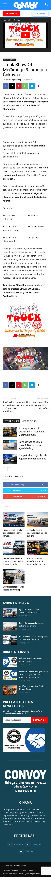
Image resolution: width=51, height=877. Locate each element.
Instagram (37, 844)
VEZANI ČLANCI (12, 421)
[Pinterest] (19, 86)
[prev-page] (4, 469)
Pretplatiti (41, 496)
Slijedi (43, 490)
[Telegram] (32, 86)
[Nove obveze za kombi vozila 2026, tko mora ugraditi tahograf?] (10, 445)
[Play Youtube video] (25, 35)
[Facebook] (5, 86)
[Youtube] (21, 851)
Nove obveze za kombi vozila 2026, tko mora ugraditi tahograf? (30, 445)
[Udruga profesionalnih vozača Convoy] (25, 5)
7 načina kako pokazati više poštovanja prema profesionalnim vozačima (14, 406)
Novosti (17, 20)
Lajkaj (43, 484)
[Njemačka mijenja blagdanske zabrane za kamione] (37, 520)
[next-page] (9, 469)
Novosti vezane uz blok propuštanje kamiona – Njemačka (37, 405)
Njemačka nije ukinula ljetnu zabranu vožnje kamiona (12, 533)
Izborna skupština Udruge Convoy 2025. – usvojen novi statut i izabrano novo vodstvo (33, 674)
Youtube (29, 851)
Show (13, 60)
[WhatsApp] (25, 86)
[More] (38, 86)
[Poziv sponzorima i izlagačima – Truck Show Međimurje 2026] (10, 432)
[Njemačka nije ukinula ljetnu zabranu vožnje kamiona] (14, 520)
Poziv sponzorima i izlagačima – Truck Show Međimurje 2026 (31, 431)
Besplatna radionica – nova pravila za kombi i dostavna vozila (13, 561)
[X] (12, 86)
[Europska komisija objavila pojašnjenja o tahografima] (10, 459)
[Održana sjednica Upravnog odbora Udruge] (10, 662)
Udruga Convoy (15, 80)
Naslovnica (7, 20)
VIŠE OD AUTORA (29, 421)
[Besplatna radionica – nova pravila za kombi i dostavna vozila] (14, 548)
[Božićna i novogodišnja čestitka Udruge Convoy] (10, 690)
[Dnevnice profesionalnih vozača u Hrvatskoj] (14, 576)
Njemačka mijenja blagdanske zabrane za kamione (37, 533)
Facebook (18, 844)
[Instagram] (28, 844)
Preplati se (39, 720)
